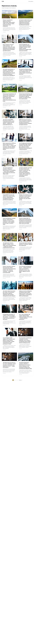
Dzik (3, 1)
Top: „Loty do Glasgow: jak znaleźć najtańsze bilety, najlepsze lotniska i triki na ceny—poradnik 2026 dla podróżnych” (25, 317)
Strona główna (30, 1)
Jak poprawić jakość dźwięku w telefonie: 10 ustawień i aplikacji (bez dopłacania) (25, 244)
